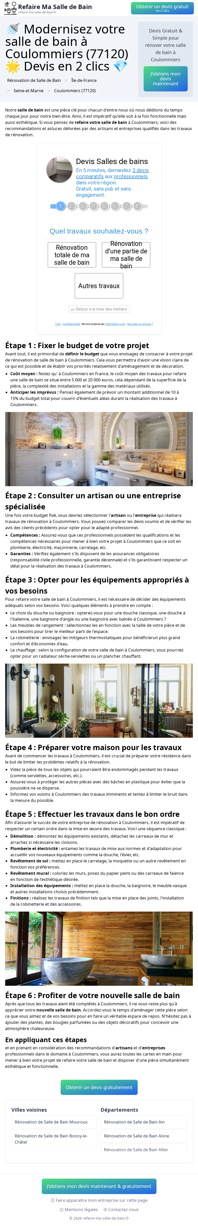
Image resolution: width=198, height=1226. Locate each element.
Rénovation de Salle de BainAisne (136, 1136)
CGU (58, 324)
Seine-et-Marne (29, 90)
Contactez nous (123, 1209)
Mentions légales (81, 1209)
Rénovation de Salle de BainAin (134, 1122)
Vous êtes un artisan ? (140, 324)
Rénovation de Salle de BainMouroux (51, 1122)
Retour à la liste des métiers (101, 309)
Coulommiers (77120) (75, 90)
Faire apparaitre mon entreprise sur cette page (101, 1200)
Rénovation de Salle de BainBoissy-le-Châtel (51, 1139)
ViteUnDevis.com (115, 324)
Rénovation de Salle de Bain (34, 80)
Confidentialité (71, 324)
